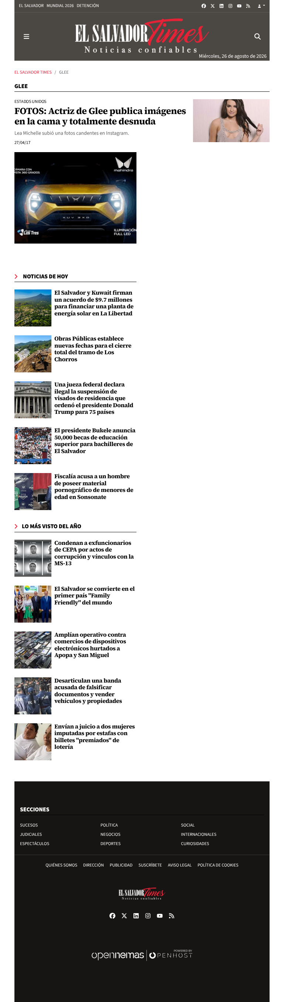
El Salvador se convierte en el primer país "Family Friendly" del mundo (94, 596)
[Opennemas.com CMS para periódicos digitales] (142, 963)
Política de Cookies (218, 865)
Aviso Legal (180, 865)
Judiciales (31, 834)
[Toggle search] (257, 36)
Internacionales (199, 834)
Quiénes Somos (61, 865)
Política (109, 825)
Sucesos (29, 825)
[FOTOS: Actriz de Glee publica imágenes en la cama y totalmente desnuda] (231, 121)
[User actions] (261, 6)
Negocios (111, 834)
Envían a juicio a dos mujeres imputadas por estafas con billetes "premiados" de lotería (94, 737)
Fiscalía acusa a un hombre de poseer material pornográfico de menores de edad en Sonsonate (93, 486)
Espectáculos (34, 844)
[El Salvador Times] (142, 36)
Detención (88, 6)
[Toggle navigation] (26, 36)
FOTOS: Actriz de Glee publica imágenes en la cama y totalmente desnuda (100, 116)
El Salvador (31, 6)
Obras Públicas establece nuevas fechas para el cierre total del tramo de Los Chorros (92, 349)
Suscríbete (150, 865)
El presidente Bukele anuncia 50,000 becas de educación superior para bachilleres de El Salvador (94, 440)
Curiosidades (195, 844)
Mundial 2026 (60, 6)
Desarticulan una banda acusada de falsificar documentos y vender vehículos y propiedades (88, 691)
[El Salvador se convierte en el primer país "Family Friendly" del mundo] (32, 604)
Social (188, 825)
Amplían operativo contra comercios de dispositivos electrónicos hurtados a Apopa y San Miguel (90, 645)
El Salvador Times (33, 72)
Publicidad (121, 865)
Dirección (93, 865)
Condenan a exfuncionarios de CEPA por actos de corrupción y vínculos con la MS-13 (94, 553)
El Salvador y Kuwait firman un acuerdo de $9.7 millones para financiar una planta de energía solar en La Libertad (93, 303)
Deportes (111, 844)
